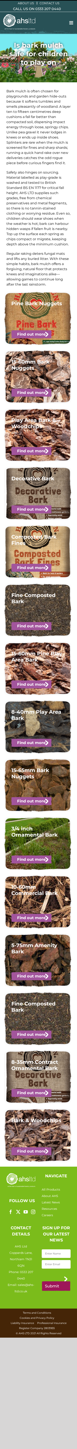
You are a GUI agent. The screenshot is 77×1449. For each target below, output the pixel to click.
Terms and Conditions (37, 1312)
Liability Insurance (22, 1323)
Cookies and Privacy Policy (37, 1317)
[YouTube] (26, 1212)
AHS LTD (24, 1333)
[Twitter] (18, 1212)
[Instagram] (33, 1212)
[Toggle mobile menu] (71, 23)
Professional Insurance (52, 1323)
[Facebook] (11, 1212)
